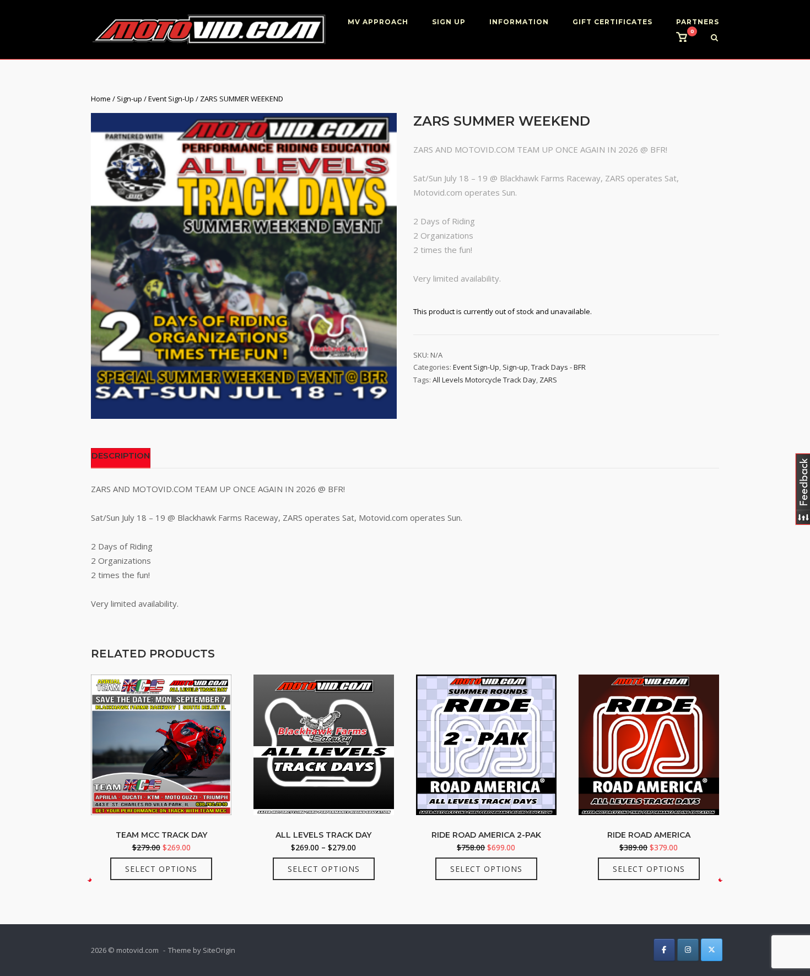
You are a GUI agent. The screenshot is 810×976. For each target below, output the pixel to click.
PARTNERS (697, 22)
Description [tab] (120, 455)
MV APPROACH (378, 22)
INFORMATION (519, 22)
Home (101, 99)
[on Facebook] (664, 950)
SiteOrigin (219, 950)
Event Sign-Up (171, 99)
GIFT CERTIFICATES (612, 22)
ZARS (548, 380)
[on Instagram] (688, 950)
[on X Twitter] (711, 950)
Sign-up (129, 99)
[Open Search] (714, 39)
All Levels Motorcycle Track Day (484, 380)
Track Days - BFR (558, 367)
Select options (161, 869)
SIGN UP (449, 22)
